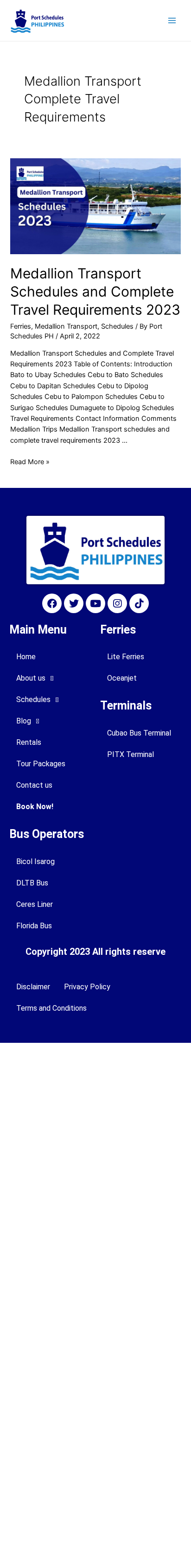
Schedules (117, 326)
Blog (23, 720)
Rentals (28, 742)
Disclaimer (33, 986)
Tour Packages (40, 763)
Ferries (20, 326)
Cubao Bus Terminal (139, 733)
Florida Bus (34, 925)
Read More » (30, 462)
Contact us (34, 785)
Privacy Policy (87, 986)
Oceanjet (122, 678)
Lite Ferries (125, 656)
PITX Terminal (130, 754)
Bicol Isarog (35, 861)
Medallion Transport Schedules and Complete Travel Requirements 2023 (95, 291)
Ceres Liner (34, 904)
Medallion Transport (66, 326)
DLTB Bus (32, 882)
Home (26, 656)
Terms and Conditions (51, 1008)
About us (30, 678)
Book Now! (34, 806)
